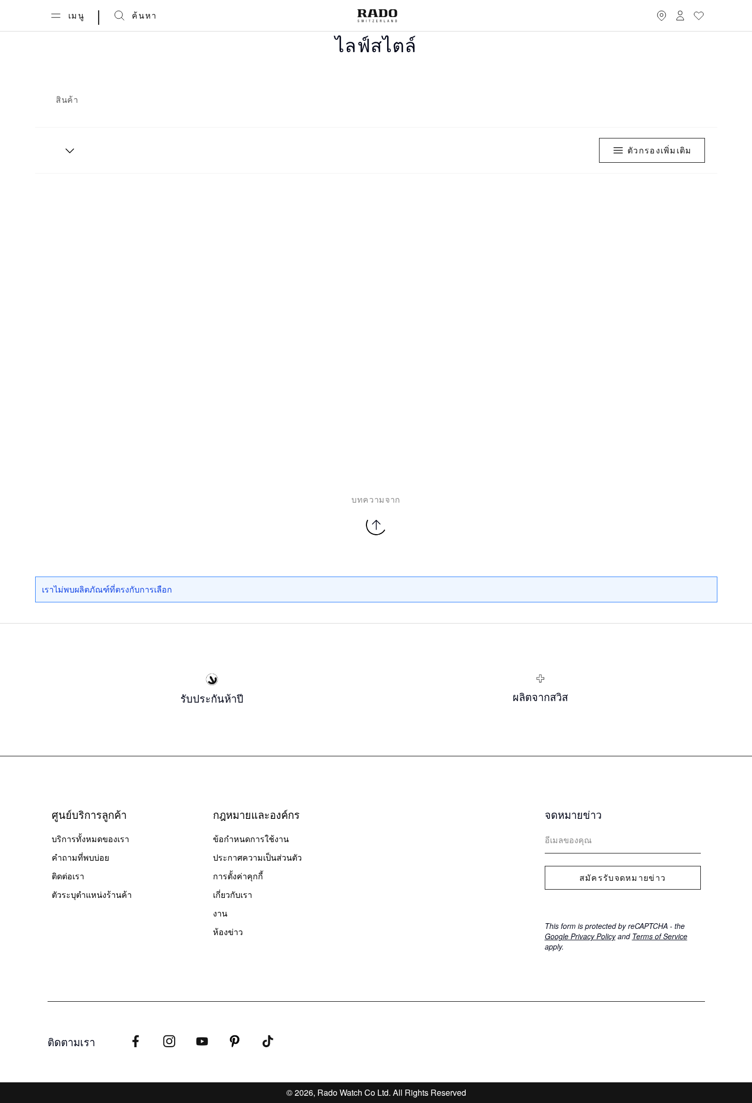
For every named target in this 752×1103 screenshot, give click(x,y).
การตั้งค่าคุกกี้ (238, 876)
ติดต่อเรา (68, 876)
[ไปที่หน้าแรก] (377, 15)
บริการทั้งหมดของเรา (90, 839)
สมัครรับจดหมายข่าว (622, 877)
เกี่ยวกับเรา (232, 894)
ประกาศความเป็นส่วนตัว (257, 857)
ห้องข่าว (228, 932)
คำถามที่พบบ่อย (80, 857)
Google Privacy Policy (580, 936)
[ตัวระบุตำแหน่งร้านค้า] (661, 15)
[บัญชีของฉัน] (680, 15)
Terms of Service (659, 936)
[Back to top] (376, 525)
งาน (220, 913)
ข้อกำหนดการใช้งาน (251, 839)
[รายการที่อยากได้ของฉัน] (698, 15)
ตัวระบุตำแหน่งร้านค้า (92, 894)
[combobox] (66, 150)
